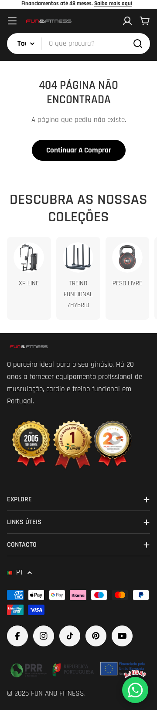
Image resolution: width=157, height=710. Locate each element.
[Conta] (127, 21)
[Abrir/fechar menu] (12, 21)
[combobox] (78, 43)
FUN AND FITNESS (57, 693)
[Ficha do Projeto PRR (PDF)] (78, 668)
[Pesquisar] (138, 43)
